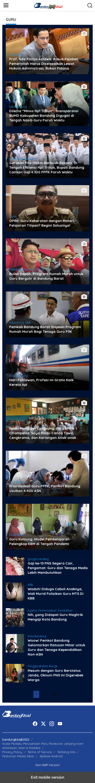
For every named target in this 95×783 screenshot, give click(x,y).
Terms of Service (40, 752)
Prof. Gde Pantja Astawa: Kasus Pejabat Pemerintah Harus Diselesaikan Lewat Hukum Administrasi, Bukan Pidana (43, 63)
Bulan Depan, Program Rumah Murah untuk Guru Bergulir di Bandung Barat (46, 276)
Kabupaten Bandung (22, 159)
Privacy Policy (12, 752)
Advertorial (16, 323)
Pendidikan (16, 535)
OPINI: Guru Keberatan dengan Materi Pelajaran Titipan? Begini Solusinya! (41, 223)
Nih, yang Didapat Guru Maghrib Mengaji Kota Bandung (55, 616)
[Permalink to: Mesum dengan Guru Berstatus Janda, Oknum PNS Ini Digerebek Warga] (15, 673)
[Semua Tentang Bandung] (48, 5)
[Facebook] (35, 724)
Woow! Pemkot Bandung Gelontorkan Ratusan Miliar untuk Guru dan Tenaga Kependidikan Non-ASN (56, 647)
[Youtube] (60, 724)
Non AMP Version (48, 765)
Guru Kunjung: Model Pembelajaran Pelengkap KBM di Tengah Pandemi (39, 541)
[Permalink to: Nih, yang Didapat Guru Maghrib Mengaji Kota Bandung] (15, 617)
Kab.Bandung (18, 107)
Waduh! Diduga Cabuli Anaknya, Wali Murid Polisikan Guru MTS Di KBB (55, 593)
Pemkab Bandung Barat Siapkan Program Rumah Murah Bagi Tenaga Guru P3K (45, 329)
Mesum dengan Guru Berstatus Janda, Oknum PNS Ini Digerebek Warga (55, 675)
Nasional (15, 55)
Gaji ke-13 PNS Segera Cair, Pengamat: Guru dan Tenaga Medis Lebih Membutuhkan (58, 568)
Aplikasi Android (51, 756)
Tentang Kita (66, 752)
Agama (32, 610)
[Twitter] (43, 724)
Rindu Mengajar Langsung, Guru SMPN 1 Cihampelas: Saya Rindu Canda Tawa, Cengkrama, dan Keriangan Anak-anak (43, 433)
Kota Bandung (18, 376)
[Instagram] (52, 724)
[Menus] (6, 5)
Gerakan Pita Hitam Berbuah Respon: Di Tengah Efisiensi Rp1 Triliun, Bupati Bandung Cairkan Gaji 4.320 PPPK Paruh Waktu (46, 167)
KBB (28, 323)
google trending (38, 559)
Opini (12, 216)
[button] (90, 5)
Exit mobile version (47, 777)
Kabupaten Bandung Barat (26, 269)
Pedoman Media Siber (18, 756)
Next (55, 694)
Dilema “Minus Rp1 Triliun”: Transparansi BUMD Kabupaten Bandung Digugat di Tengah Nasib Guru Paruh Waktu (43, 115)
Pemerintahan (47, 610)
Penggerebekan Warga (42, 666)
